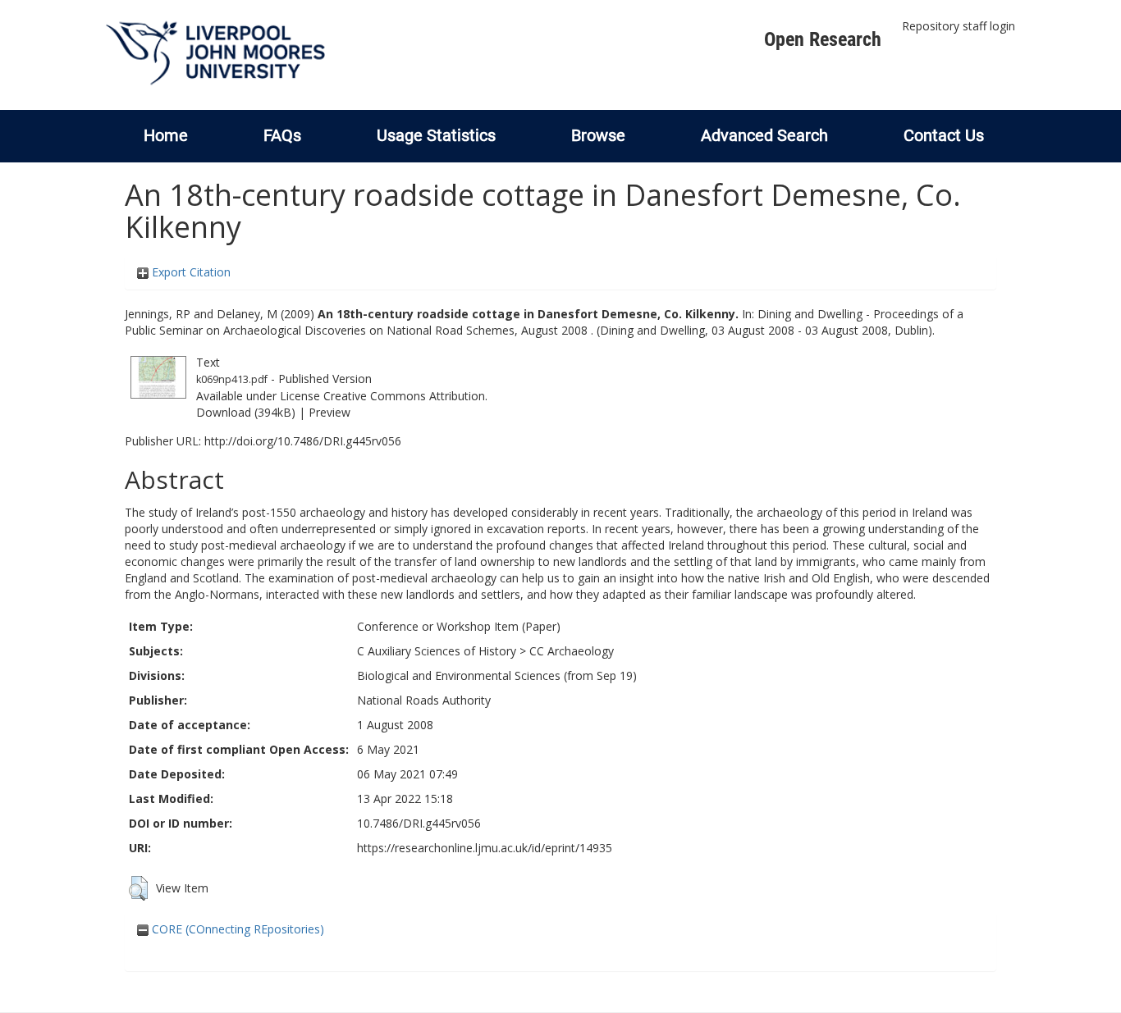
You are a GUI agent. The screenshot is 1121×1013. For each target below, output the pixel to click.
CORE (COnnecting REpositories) (236, 929)
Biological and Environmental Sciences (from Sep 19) (497, 675)
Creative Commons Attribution (404, 396)
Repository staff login (958, 26)
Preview (329, 412)
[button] (138, 888)
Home (166, 135)
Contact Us (944, 135)
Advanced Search (764, 135)
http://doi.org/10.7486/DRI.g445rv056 (302, 441)
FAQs (282, 135)
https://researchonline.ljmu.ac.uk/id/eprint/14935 (484, 848)
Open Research (822, 39)
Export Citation (190, 272)
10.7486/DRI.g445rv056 (419, 823)
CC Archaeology (571, 651)
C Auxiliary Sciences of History (436, 651)
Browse (598, 135)
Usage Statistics (436, 135)
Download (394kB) (245, 412)
